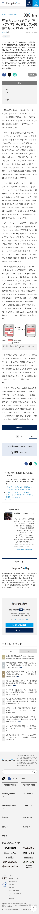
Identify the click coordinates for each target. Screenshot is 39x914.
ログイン (20, 630)
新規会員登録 (20, 625)
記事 (4, 817)
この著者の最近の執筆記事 (23, 549)
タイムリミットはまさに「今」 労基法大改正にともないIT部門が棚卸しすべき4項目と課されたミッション (21, 692)
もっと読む (8, 499)
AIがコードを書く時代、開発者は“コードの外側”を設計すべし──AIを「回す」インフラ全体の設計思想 (21, 710)
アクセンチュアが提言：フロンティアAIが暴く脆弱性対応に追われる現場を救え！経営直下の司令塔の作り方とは (21, 701)
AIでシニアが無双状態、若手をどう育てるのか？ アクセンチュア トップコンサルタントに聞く (21, 728)
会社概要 (11, 887)
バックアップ (6, 36)
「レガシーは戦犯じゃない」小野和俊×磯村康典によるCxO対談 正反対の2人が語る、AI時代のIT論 (21, 683)
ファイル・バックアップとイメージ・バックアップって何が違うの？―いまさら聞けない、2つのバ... (19, 494)
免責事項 (11, 884)
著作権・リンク (13, 878)
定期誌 (25, 826)
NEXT (32, 436)
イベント (26, 817)
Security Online (8, 793)
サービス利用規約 (14, 890)
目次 (19, 83)
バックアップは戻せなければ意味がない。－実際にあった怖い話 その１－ (19, 488)
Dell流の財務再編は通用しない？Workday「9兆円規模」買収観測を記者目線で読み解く (21, 657)
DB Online (27, 793)
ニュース (26, 805)
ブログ (4, 836)
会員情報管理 (13, 881)
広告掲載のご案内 (29, 785)
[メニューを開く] (3, 3)
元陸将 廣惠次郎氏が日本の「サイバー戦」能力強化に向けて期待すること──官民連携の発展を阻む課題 (21, 674)
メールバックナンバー (20, 619)
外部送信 (11, 898)
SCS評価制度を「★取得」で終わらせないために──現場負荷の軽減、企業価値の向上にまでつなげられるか (21, 665)
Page (7, 99)
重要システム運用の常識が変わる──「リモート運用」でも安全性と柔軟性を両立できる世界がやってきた (21, 719)
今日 (11, 651)
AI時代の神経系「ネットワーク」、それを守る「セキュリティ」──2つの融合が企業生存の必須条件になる (21, 737)
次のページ (19, 427)
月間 (28, 651)
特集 (4, 826)
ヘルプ (11, 875)
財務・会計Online (9, 805)
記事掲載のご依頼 (10, 785)
